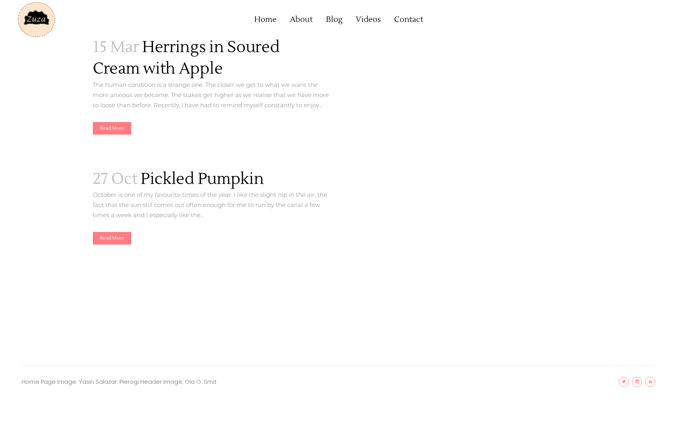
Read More (112, 128)
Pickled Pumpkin (202, 179)
